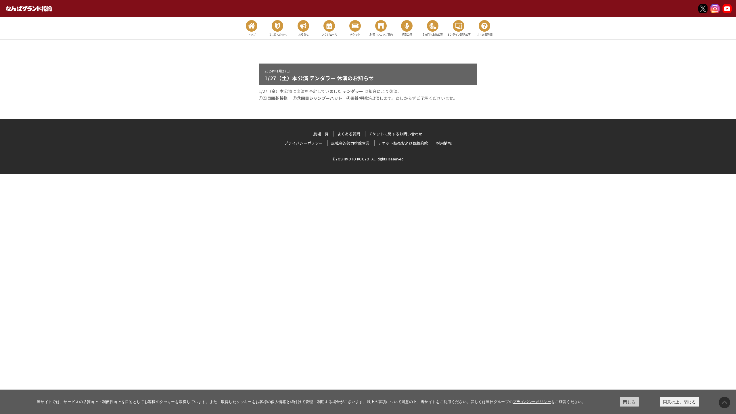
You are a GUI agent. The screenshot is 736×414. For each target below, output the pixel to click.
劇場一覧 (321, 134)
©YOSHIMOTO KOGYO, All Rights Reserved (368, 158)
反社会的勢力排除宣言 (350, 143)
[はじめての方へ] (277, 26)
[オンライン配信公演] (458, 26)
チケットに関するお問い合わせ (396, 134)
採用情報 (444, 143)
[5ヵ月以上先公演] (432, 26)
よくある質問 (348, 134)
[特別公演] (407, 26)
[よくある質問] (484, 26)
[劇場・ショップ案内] (381, 26)
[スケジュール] (329, 26)
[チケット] (355, 26)
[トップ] (251, 26)
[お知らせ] (303, 26)
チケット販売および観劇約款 (403, 143)
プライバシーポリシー (532, 401)
